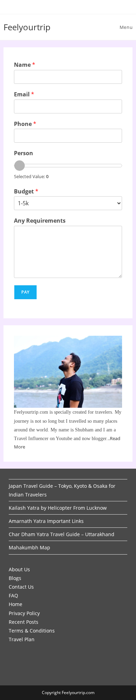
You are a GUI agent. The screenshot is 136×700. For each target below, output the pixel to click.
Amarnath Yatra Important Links (46, 521)
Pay (25, 292)
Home (15, 604)
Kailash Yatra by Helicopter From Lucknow (58, 507)
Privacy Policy (24, 613)
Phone (25, 124)
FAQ (13, 595)
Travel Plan (22, 639)
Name (24, 65)
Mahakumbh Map (29, 547)
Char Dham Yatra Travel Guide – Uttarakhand (61, 534)
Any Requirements (40, 220)
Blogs (15, 578)
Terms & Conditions (32, 630)
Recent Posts (23, 622)
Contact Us (21, 586)
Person (23, 153)
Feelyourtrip (27, 27)
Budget (26, 191)
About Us (19, 569)
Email (24, 94)
